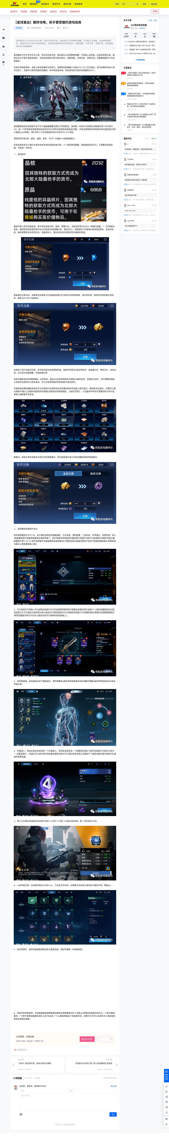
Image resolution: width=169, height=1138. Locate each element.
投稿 (155, 11)
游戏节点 (56, 4)
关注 (150, 20)
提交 (113, 1114)
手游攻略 (19, 28)
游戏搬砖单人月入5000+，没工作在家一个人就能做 (150, 215)
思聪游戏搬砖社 (36, 28)
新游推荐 (78, 4)
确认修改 (114, 1086)
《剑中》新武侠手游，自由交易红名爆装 (34, 1063)
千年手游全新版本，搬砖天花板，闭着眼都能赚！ (149, 200)
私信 (155, 20)
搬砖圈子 (34, 3)
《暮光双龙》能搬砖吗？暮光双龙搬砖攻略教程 (148, 230)
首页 (25, 4)
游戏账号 (45, 4)
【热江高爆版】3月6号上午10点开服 (144, 184)
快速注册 (154, 4)
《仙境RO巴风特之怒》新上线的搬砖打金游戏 (93, 1063)
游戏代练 (67, 4)
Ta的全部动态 (140, 60)
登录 (144, 4)
